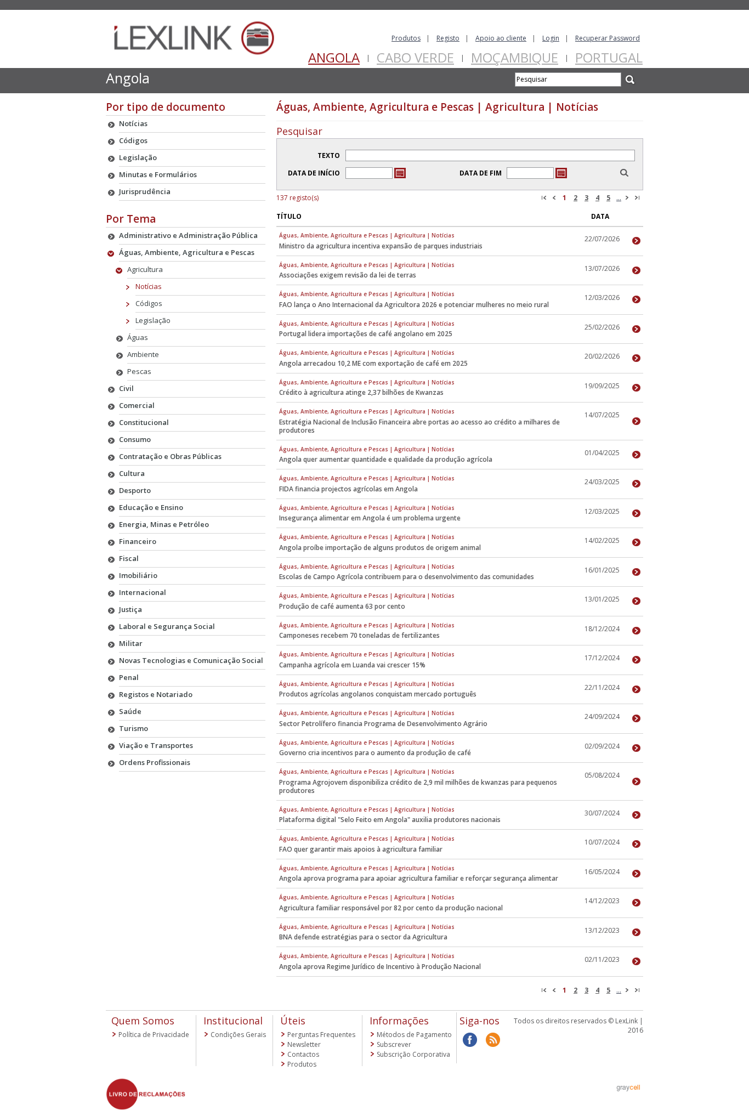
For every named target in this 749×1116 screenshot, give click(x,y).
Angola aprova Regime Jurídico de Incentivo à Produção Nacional (380, 966)
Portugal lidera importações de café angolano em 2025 (365, 333)
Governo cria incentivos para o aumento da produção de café (375, 752)
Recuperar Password (607, 38)
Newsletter (304, 1044)
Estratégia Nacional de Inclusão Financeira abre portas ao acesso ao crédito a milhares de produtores (419, 426)
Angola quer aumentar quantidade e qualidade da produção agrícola (385, 459)
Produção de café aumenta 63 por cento (342, 606)
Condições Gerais (238, 1034)
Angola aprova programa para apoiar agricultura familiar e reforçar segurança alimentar (418, 878)
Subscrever (394, 1044)
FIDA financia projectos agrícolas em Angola (348, 489)
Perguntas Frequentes (321, 1034)
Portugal (609, 57)
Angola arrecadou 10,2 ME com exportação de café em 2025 (373, 363)
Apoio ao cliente (500, 38)
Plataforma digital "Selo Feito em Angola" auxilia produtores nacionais (390, 819)
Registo (447, 38)
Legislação (153, 320)
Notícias (148, 286)
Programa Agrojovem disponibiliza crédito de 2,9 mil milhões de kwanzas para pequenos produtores (418, 786)
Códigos (148, 303)
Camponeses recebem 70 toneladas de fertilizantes (359, 635)
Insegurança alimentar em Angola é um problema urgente (370, 518)
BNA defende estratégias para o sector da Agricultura (363, 937)
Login (550, 38)
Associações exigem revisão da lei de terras (347, 275)
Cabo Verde (415, 57)
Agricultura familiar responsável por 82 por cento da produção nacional (391, 908)
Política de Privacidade (153, 1034)
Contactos (303, 1054)
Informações (399, 1020)
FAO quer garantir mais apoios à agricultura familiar (360, 849)
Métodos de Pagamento (414, 1034)
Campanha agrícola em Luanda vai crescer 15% (352, 665)
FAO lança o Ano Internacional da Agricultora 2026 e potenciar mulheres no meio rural (414, 304)
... (618, 197)
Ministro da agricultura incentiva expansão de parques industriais (381, 246)
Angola (334, 57)
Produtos (406, 38)
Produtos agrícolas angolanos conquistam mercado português (377, 694)
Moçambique (514, 57)
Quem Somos (142, 1020)
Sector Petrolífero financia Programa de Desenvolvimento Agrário (383, 723)
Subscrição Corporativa (413, 1054)
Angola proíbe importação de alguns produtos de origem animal (380, 547)
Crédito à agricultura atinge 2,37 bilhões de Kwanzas (361, 392)
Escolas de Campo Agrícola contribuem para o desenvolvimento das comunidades (406, 576)
